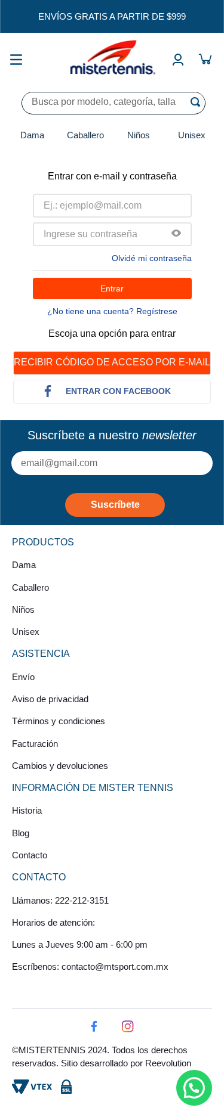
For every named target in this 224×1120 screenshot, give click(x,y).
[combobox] (113, 103)
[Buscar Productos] (198, 102)
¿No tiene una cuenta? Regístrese (112, 311)
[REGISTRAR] (115, 505)
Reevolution (168, 1063)
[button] (176, 234)
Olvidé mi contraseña (152, 258)
